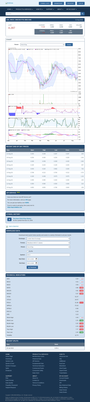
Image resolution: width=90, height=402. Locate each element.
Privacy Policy (36, 385)
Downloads (62, 380)
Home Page (9, 356)
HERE (27, 202)
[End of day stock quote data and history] (9, 2)
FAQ (7, 378)
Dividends (9, 370)
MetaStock (62, 366)
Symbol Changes (11, 366)
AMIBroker (62, 361)
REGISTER (70, 3)
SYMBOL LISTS (45, 3)
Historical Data (36, 359)
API (26, 200)
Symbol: (22, 254)
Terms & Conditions (38, 383)
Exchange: (22, 238)
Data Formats (10, 380)
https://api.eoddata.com (14, 207)
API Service (35, 361)
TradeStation (63, 373)
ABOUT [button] (59, 9)
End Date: (22, 263)
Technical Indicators (38, 366)
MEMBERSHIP (58, 3)
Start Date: (22, 259)
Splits (7, 368)
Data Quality (9, 383)
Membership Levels (38, 356)
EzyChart (62, 363)
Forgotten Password (12, 385)
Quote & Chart (10, 363)
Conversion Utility (37, 370)
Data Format (63, 390)
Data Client (35, 373)
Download (33, 267)
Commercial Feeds (38, 368)
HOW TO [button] (39, 9)
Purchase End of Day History (22, 218)
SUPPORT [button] (49, 9)
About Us (35, 378)
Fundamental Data (38, 363)
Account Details (64, 378)
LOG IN (81, 3)
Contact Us (35, 380)
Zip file (31, 251)
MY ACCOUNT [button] (71, 9)
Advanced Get (63, 356)
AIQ (60, 359)
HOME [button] (9, 9)
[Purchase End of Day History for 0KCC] (9, 219)
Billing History (63, 387)
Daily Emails (63, 392)
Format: (22, 242)
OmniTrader (63, 368)
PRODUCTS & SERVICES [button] (24, 9)
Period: (16, 44)
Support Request (11, 387)
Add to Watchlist (13, 226)
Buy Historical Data (65, 385)
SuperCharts (63, 370)
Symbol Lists (9, 361)
